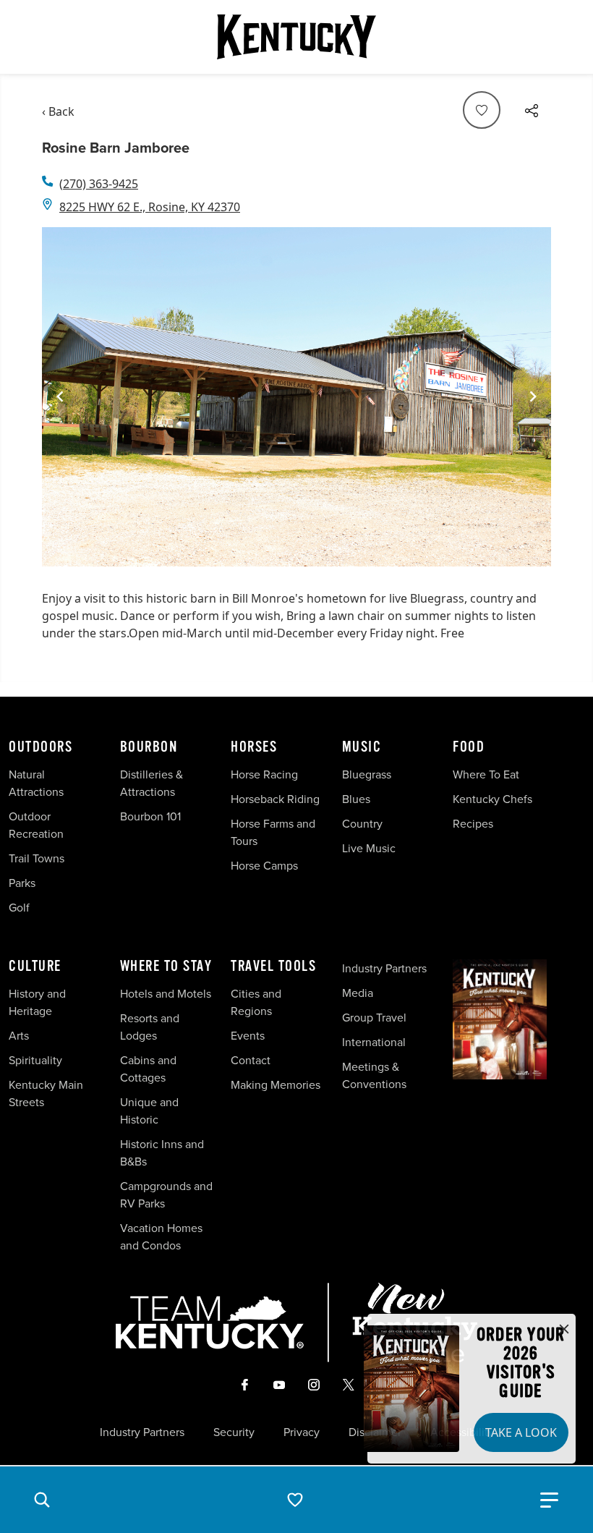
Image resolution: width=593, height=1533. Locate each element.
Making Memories (275, 1084)
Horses (254, 747)
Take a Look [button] (521, 1432)
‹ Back (58, 111)
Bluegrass (366, 774)
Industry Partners (384, 968)
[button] (42, 1499)
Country (362, 823)
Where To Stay (166, 966)
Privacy (301, 1432)
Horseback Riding (275, 799)
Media (357, 993)
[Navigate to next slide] (533, 396)
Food (469, 747)
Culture (35, 966)
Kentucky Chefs (492, 799)
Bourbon (149, 747)
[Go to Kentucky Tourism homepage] (296, 36)
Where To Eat (486, 774)
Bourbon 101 (150, 816)
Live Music (369, 848)
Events (248, 1035)
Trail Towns (36, 858)
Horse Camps (264, 865)
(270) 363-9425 (98, 184)
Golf (19, 907)
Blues (356, 799)
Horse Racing (264, 774)
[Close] (564, 1329)
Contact (250, 1060)
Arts (19, 1035)
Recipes (474, 823)
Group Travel (374, 1017)
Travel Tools (273, 966)
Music (362, 747)
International (374, 1042)
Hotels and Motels (165, 993)
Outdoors (40, 747)
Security (234, 1432)
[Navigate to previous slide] (60, 396)
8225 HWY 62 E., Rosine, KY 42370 (149, 207)
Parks (22, 883)
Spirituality (37, 1060)
